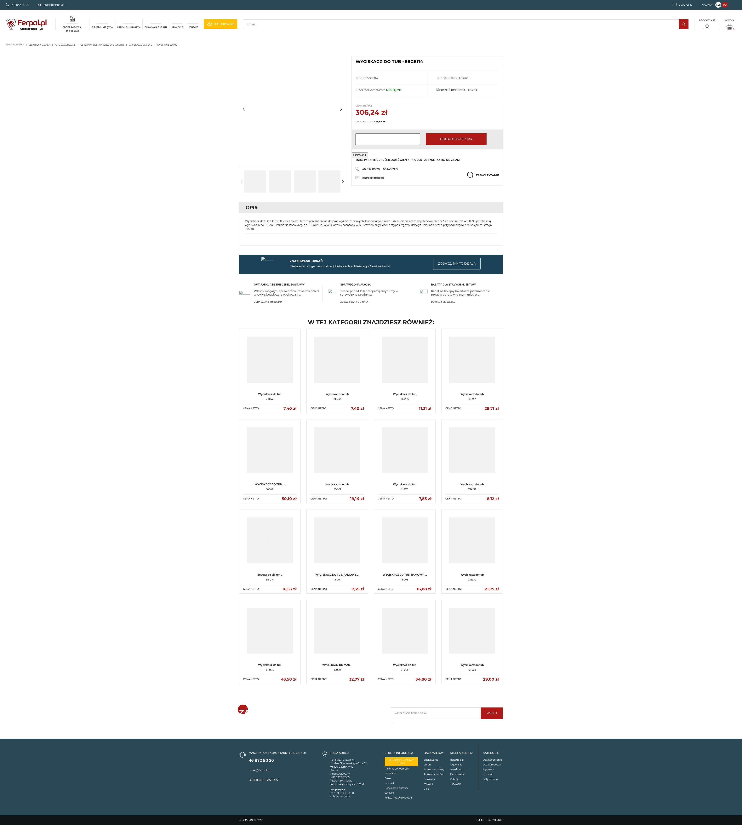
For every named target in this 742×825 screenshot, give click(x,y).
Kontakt (389, 783)
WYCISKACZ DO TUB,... (270, 484)
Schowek (455, 783)
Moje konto (456, 769)
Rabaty (454, 779)
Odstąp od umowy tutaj (401, 762)
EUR (718, 5)
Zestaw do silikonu (269, 574)
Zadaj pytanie (487, 175)
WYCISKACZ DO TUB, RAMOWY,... (337, 574)
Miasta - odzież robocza (398, 797)
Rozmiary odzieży (434, 769)
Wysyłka (389, 792)
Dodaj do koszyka (456, 139)
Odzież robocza (492, 764)
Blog (426, 788)
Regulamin (391, 773)
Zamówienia (457, 774)
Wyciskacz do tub (270, 394)
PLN (725, 5)
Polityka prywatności (397, 768)
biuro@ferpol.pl (373, 178)
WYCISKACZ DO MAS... (337, 664)
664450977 (390, 169)
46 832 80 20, (371, 169)
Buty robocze (491, 779)
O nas (388, 778)
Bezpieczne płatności (397, 788)
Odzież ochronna (493, 759)
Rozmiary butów (433, 774)
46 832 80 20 (261, 760)
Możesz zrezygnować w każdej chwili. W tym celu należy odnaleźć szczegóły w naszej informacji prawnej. (445, 725)
